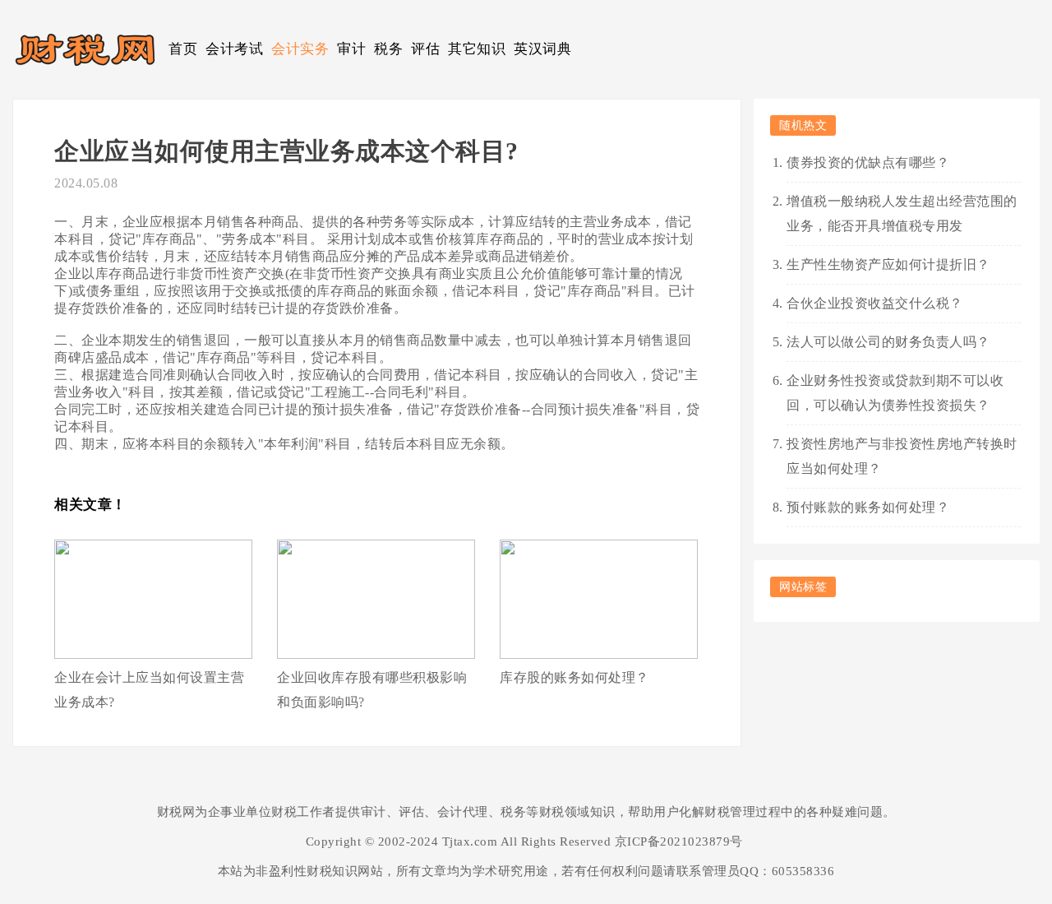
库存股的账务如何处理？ (574, 677)
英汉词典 (542, 49)
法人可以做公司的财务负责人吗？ (888, 342)
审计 (351, 49)
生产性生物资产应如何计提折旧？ (888, 264)
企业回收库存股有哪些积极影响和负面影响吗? (372, 689)
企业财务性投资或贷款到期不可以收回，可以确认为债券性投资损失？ (895, 392)
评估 (425, 49)
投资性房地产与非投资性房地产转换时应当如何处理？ (902, 456)
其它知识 (476, 49)
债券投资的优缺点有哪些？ (868, 162)
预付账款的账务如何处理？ (868, 507)
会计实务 (300, 49)
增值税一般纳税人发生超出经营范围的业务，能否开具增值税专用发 (902, 213)
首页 (182, 49)
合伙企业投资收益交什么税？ (875, 303)
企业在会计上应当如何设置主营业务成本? (149, 689)
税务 (388, 49)
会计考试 (234, 49)
